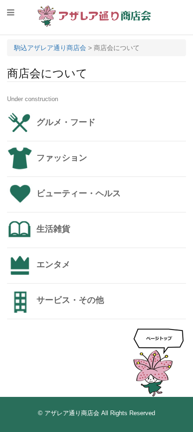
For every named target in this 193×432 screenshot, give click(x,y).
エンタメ (53, 264)
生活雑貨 (53, 229)
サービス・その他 (70, 300)
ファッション (62, 157)
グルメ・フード (66, 122)
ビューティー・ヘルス (79, 193)
